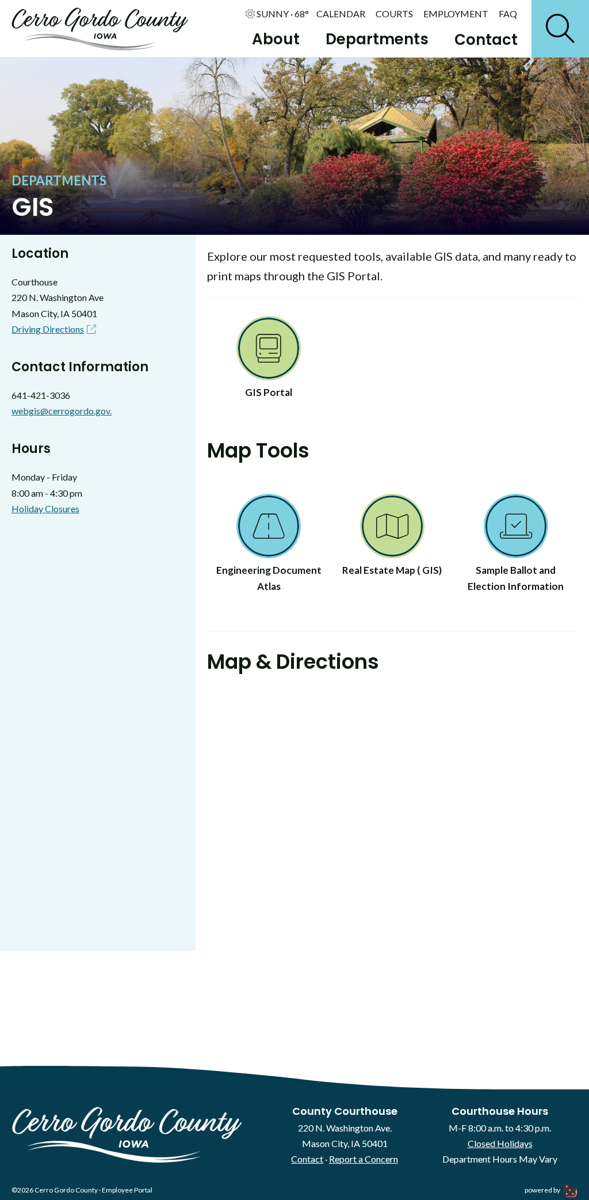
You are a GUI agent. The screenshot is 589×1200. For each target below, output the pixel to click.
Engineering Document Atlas (269, 578)
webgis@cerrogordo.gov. (62, 410)
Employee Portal (127, 1190)
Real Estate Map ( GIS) (392, 570)
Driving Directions (48, 328)
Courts (394, 14)
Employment (455, 14)
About (276, 39)
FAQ (508, 14)
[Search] (560, 29)
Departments (377, 39)
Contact (486, 39)
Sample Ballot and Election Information (516, 578)
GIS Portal (268, 392)
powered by (543, 1190)
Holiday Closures (45, 508)
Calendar (340, 14)
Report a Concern (363, 1158)
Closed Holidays (500, 1143)
